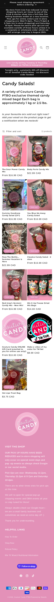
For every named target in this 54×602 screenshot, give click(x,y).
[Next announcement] (49, 3)
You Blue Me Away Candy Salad (36, 214)
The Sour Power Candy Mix (13, 170)
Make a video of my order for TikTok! (37, 348)
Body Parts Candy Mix (38, 169)
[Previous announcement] (5, 3)
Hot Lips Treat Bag (11, 393)
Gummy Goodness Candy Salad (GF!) (11, 214)
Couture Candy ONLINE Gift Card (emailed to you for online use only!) (14, 349)
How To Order (11, 537)
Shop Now (9, 543)
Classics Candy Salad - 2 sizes (39, 258)
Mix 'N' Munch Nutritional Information (21, 555)
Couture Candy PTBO (22, 597)
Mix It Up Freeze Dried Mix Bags (38, 304)
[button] (6, 48)
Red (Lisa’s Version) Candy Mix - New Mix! (12, 304)
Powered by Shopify (38, 597)
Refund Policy (11, 549)
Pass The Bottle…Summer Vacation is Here (12, 259)
